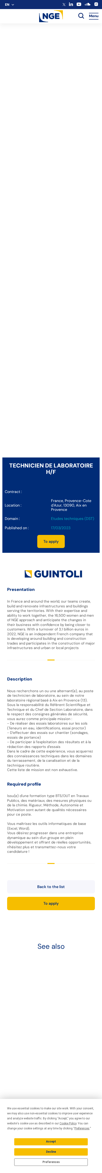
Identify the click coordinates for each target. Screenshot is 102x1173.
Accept (51, 1141)
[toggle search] (81, 16)
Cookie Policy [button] (68, 1123)
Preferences (51, 1162)
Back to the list (51, 886)
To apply (51, 541)
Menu (93, 16)
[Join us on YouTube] (79, 5)
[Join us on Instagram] (96, 5)
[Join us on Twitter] (64, 5)
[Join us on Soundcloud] (87, 6)
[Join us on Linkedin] (71, 5)
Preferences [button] (81, 1128)
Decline (51, 1151)
